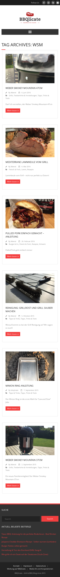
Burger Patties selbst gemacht (14, 546)
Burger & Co (13, 244)
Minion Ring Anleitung (19, 385)
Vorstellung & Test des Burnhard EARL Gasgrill (21, 550)
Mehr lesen (12, 110)
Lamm (23, 169)
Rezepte (30, 169)
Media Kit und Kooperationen (41, 569)
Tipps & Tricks (14, 318)
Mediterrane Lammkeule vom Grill (27, 162)
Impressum (27, 566)
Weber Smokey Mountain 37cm (24, 459)
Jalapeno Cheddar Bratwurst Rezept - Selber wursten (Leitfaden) (29, 541)
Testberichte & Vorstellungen (25, 95)
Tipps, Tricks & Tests (29, 318)
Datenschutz (41, 566)
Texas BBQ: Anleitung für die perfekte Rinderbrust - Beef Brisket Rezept (29, 536)
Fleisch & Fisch (14, 169)
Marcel (13, 92)
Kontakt (16, 566)
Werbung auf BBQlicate (16, 569)
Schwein (42, 244)
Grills (11, 95)
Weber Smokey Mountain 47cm (24, 88)
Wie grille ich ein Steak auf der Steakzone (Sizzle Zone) (25, 554)
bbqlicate (14, 390)
